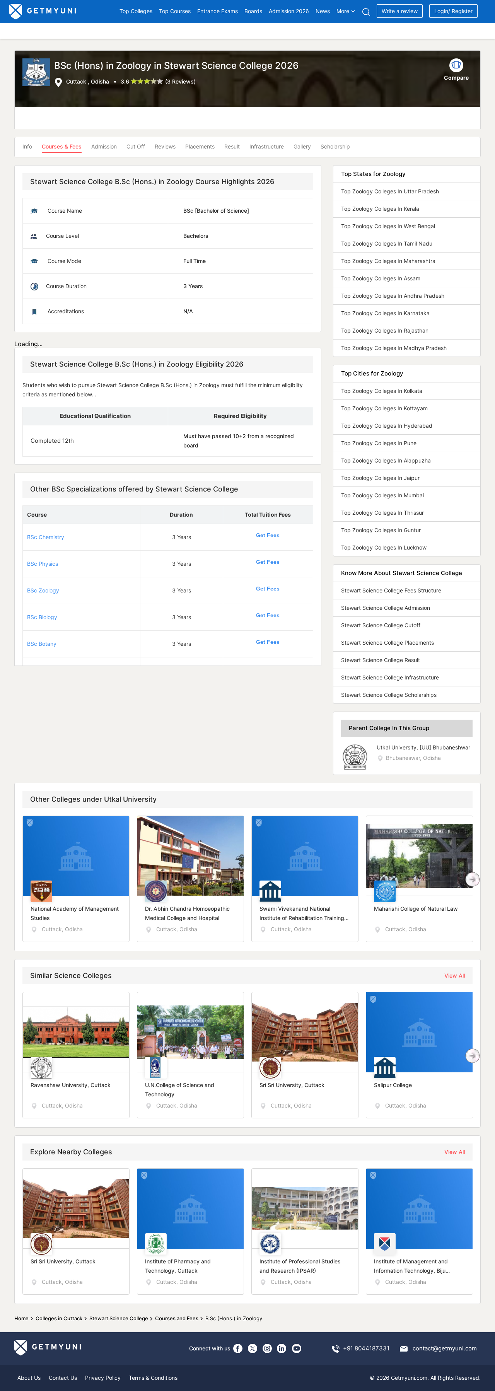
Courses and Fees (176, 1318)
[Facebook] (237, 1348)
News (323, 11)
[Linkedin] (282, 1348)
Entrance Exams (217, 11)
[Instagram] (267, 1348)
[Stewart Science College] (38, 73)
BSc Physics (42, 563)
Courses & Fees (62, 146)
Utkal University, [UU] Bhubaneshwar (423, 747)
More (342, 11)
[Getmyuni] (43, 11)
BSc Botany (41, 643)
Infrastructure (266, 146)
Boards (253, 11)
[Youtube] (296, 1348)
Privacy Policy (103, 1377)
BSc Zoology (43, 590)
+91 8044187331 (366, 1348)
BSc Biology (42, 617)
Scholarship (335, 146)
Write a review (400, 11)
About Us (29, 1377)
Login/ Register (453, 11)
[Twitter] (252, 1348)
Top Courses (175, 11)
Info (27, 146)
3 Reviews (180, 81)
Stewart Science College (118, 1318)
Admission (104, 146)
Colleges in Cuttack (59, 1318)
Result (232, 146)
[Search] (366, 11)
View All (454, 975)
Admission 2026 (289, 11)
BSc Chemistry (45, 537)
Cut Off (135, 146)
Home (21, 1318)
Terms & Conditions (153, 1377)
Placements (200, 146)
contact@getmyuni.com (445, 1348)
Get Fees (268, 535)
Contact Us (63, 1377)
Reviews (165, 146)
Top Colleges (135, 11)
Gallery (302, 146)
